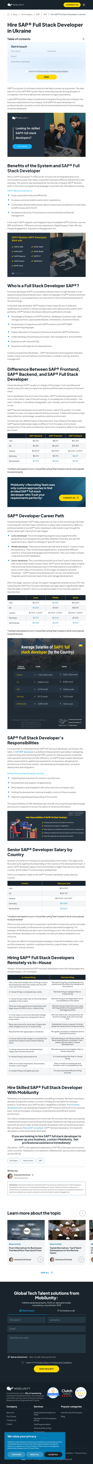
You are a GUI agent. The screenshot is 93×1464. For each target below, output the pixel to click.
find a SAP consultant (33, 1127)
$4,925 (36, 461)
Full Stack (14, 1160)
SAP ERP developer (24, 751)
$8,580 (55, 602)
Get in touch (19, 46)
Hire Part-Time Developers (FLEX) (45, 1419)
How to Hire (28, 1160)
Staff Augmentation (42, 1424)
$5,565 (55, 461)
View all (45, 1272)
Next (83, 1213)
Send (46, 77)
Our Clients (11, 1416)
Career (9, 1424)
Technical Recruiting (42, 1428)
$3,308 (36, 623)
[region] (35, 1445)
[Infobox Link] (26, 1242)
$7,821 (75, 461)
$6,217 (75, 456)
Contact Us (72, 5)
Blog (15, 14)
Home (8, 14)
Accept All (53, 1454)
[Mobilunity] (15, 4)
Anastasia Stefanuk (22, 1175)
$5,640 (55, 618)
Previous (74, 1213)
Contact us (69, 498)
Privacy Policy (44, 71)
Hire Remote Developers (71, 1413)
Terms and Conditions (60, 71)
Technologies (27, 14)
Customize (16, 1454)
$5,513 (55, 623)
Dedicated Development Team (44, 1414)
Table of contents (18, 39)
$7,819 (75, 623)
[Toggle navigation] (84, 5)
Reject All (34, 1454)
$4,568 (36, 607)
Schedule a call (67, 1310)
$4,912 (36, 618)
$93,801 (63, 908)
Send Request (46, 1369)
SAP (45, 14)
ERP (38, 14)
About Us (10, 1413)
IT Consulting (39, 1432)
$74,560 (63, 903)
